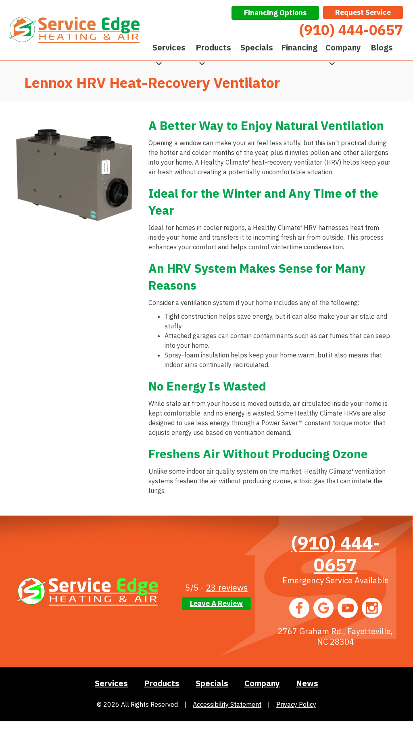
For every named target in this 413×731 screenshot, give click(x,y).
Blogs (382, 47)
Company (343, 47)
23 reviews (227, 587)
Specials (256, 47)
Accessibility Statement (227, 704)
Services (169, 47)
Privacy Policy (296, 704)
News (307, 683)
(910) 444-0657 (335, 553)
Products (213, 47)
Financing (299, 47)
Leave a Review (216, 603)
